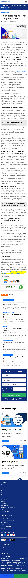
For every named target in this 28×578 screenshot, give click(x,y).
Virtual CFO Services (6, 524)
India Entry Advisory (6, 526)
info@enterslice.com (6, 547)
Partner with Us (5, 493)
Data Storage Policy (6, 509)
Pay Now (3, 501)
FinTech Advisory (5, 518)
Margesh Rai (6, 316)
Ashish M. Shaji (5, 21)
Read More (5, 440)
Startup (4, 326)
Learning (3, 5)
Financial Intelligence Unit (8, 300)
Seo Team (6, 332)
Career (2, 490)
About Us (3, 486)
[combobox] (5, 384)
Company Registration (7, 340)
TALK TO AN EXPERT (14, 395)
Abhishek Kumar (7, 304)
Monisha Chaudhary (8, 361)
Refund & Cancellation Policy (8, 507)
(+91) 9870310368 (5, 549)
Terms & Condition (5, 511)
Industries (3, 503)
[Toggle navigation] (26, 2)
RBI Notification (9, 5)
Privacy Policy (4, 505)
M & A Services (5, 528)
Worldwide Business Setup (7, 520)
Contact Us (4, 494)
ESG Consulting (5, 522)
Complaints (4, 485)
